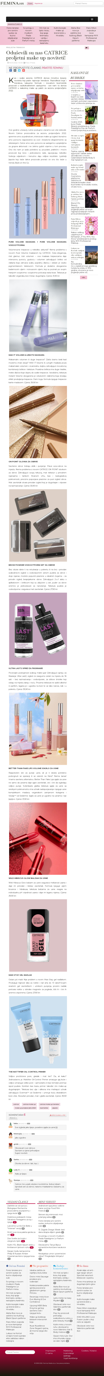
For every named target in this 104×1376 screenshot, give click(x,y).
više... (84, 277)
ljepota (55, 1108)
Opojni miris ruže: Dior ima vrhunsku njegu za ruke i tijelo (63, 1338)
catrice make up (29, 1104)
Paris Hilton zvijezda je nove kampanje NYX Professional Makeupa (87, 1310)
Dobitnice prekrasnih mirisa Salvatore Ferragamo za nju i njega (19, 1219)
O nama (49, 1353)
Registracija (38, 3)
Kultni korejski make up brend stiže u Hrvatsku (15, 1307)
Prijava (30, 3)
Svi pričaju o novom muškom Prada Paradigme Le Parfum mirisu (51, 1238)
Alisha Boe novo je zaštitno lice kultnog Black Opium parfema (15, 1315)
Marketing (68, 1351)
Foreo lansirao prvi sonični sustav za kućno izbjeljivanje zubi (50, 1223)
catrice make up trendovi (49, 1104)
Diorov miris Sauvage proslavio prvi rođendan (39, 1279)
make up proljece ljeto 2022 (25, 1108)
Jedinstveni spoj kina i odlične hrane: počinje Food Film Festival (51, 1208)
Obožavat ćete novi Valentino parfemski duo (62, 1307)
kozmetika (44, 1108)
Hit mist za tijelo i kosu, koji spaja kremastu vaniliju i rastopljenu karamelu (44, 35)
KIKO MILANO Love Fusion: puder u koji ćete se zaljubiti (86, 1319)
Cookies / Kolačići (89, 1351)
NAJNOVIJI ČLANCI (14, 24)
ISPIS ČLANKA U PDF (58, 1115)
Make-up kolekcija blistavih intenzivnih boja (38, 1319)
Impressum (50, 1351)
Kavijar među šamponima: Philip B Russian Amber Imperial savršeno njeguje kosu (21, 1253)
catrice (16, 1104)
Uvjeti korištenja (70, 1358)
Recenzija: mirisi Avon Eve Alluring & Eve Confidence (39, 1299)
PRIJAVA (13, 1118)
